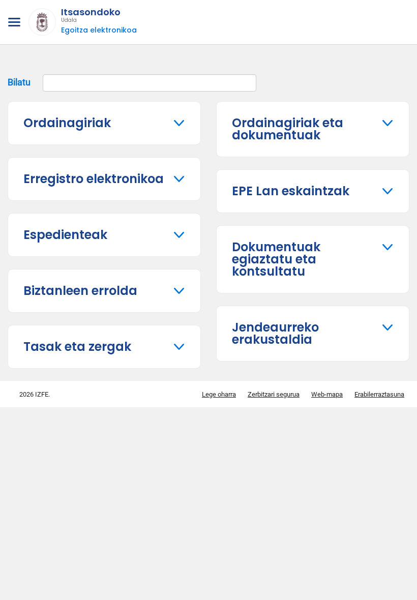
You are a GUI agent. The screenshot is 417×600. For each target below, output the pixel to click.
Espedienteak (65, 234)
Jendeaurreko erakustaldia (275, 333)
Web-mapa (327, 394)
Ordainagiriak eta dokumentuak (287, 128)
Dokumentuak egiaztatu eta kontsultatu (276, 259)
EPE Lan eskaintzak (290, 191)
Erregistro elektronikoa (93, 178)
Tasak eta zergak (77, 346)
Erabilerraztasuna (379, 394)
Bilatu (20, 81)
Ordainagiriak (67, 122)
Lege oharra (219, 394)
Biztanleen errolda (80, 290)
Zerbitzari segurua (274, 394)
